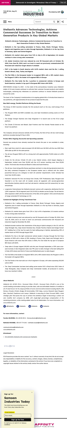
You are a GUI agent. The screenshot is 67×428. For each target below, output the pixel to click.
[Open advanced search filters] (58, 22)
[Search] (54, 22)
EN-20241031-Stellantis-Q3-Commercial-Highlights (21, 337)
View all (63, 2)
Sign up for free (17, 420)
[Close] (32, 392)
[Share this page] (62, 21)
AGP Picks (5, 2)
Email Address (9, 412)
